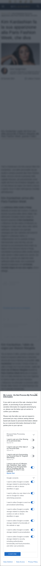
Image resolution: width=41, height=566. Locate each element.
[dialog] (20, 478)
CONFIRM (12, 554)
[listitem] (20, 434)
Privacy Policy (33, 562)
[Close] (37, 395)
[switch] (32, 440)
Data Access (20, 562)
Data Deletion (8, 562)
